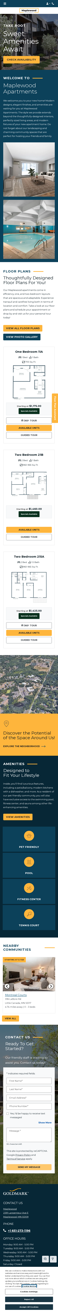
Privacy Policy (23, 1154)
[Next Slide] (51, 986)
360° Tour (37, 420)
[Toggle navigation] (5, 3)
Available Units (35, 427)
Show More (45, 1122)
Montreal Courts (16, 995)
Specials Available (29, 411)
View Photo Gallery (22, 336)
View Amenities (18, 817)
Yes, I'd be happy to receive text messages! (27, 1115)
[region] (29, 1289)
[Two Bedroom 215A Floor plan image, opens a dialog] (29, 587)
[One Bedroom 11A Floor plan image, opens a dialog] (29, 382)
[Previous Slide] (7, 986)
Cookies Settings (29, 1292)
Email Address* (17, 1097)
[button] (48, 3)
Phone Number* (18, 1106)
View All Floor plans (23, 328)
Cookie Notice (29, 1286)
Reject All (29, 1299)
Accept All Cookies (29, 1307)
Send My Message (29, 1167)
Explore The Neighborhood (21, 746)
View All (10, 1018)
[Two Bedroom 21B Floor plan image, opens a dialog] (29, 485)
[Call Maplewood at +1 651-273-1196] (53, 3)
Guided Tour (36, 435)
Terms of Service (15, 1158)
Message (15, 1131)
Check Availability (21, 59)
